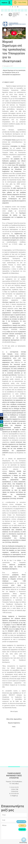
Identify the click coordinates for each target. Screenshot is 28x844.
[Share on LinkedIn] (1, 421)
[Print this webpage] (1, 428)
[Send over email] (1, 425)
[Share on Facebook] (1, 414)
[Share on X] (1, 418)
